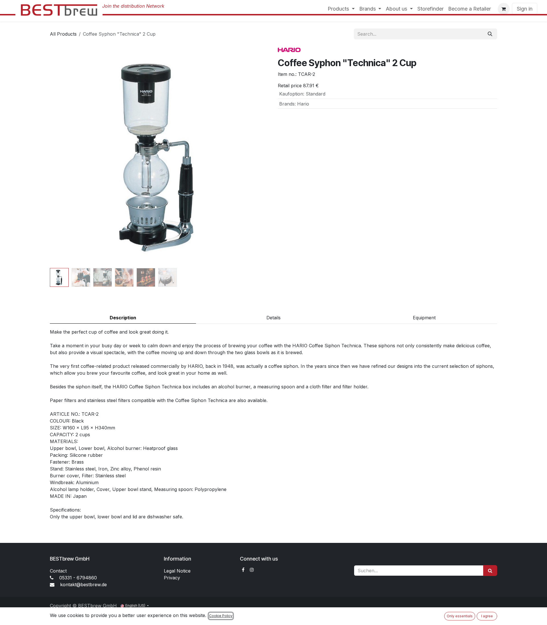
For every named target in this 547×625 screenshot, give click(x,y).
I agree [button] (487, 616)
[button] (61, 156)
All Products (63, 34)
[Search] (490, 34)
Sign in (524, 9)
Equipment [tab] (424, 317)
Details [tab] (273, 317)
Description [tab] (123, 317)
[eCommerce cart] (504, 9)
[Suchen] (490, 570)
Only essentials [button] (460, 616)
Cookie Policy (220, 616)
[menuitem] (341, 9)
